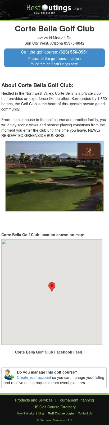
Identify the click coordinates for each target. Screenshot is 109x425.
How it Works (25, 413)
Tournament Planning (76, 400)
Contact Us (85, 413)
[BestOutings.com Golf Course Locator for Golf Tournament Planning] (54, 7)
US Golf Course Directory (54, 406)
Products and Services (34, 400)
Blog (41, 413)
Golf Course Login (61, 413)
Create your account (34, 377)
